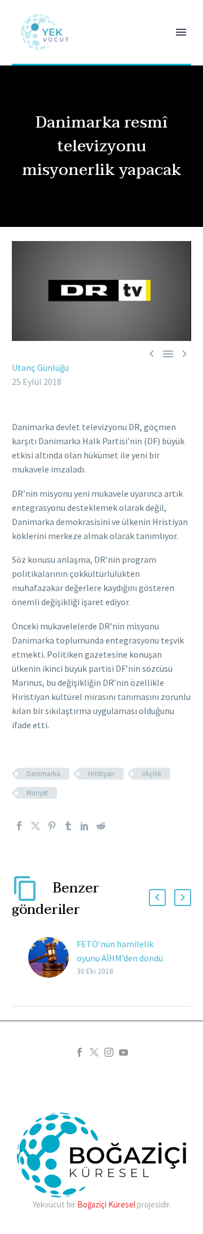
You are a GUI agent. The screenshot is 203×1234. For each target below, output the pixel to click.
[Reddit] (100, 825)
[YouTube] (123, 1052)
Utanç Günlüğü (40, 367)
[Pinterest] (51, 825)
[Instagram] (108, 1052)
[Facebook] (19, 825)
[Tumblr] (68, 825)
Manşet (37, 793)
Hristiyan (101, 773)
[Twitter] (35, 825)
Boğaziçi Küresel (106, 1204)
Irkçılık (151, 773)
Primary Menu (181, 32)
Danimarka (43, 773)
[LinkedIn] (84, 825)
